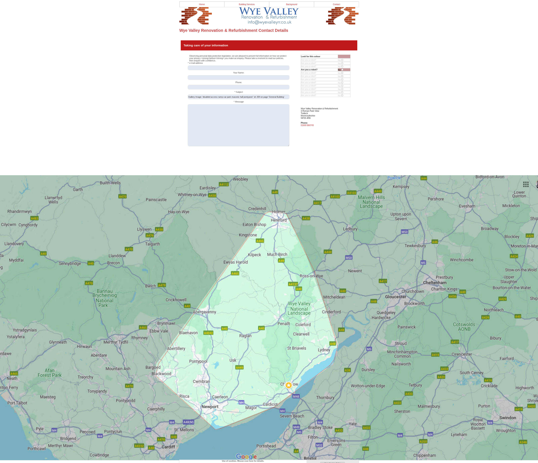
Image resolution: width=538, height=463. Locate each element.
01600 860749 (307, 125)
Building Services (247, 4)
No (339, 60)
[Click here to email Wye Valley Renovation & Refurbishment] (269, 16)
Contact (336, 4)
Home (202, 4)
